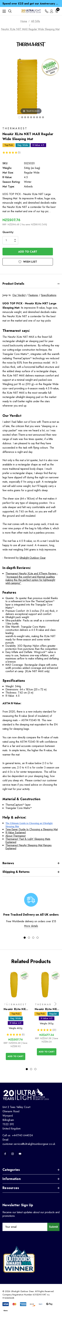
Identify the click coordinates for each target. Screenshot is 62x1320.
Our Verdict (18, 295)
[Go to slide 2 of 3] (31, 1069)
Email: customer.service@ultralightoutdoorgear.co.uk (28, 1142)
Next (55, 1004)
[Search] (10, 11)
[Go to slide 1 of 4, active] (25, 938)
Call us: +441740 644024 (17, 1135)
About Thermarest (15, 836)
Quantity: (8, 232)
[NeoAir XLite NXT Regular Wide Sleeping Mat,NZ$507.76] (15, 984)
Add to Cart (15, 1056)
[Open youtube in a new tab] (20, 1153)
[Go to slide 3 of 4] (33, 938)
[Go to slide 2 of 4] (29, 938)
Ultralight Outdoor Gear (33, 558)
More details (31, 926)
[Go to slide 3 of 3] (35, 1069)
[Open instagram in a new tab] (12, 1153)
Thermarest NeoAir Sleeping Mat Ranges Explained (28, 846)
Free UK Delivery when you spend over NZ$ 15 (31, 3)
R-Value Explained (15, 832)
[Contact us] (46, 11)
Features (33, 295)
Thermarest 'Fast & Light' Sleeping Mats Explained (27, 840)
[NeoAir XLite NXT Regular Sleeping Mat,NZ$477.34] (47, 984)
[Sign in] (51, 11)
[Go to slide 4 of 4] (38, 938)
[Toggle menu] (4, 11)
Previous (6, 1004)
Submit (53, 1226)
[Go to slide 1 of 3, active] (27, 1069)
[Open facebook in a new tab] (5, 1153)
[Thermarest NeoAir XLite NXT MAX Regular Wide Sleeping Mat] (19, 117)
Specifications (48, 295)
